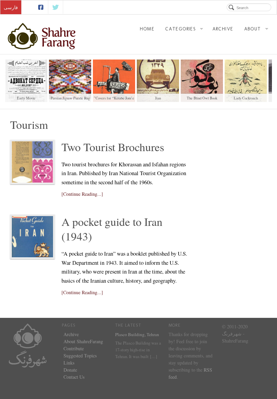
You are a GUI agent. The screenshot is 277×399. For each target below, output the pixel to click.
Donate (70, 370)
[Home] (27, 344)
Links (69, 362)
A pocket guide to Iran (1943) (111, 229)
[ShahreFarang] (44, 36)
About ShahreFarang (83, 341)
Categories (180, 29)
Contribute (74, 348)
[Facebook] (40, 7)
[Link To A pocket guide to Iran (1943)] (32, 236)
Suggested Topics (80, 355)
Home (147, 29)
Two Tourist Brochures (112, 146)
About (252, 29)
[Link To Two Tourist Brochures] (32, 162)
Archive (222, 29)
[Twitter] (56, 7)
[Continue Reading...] (82, 194)
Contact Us (74, 377)
